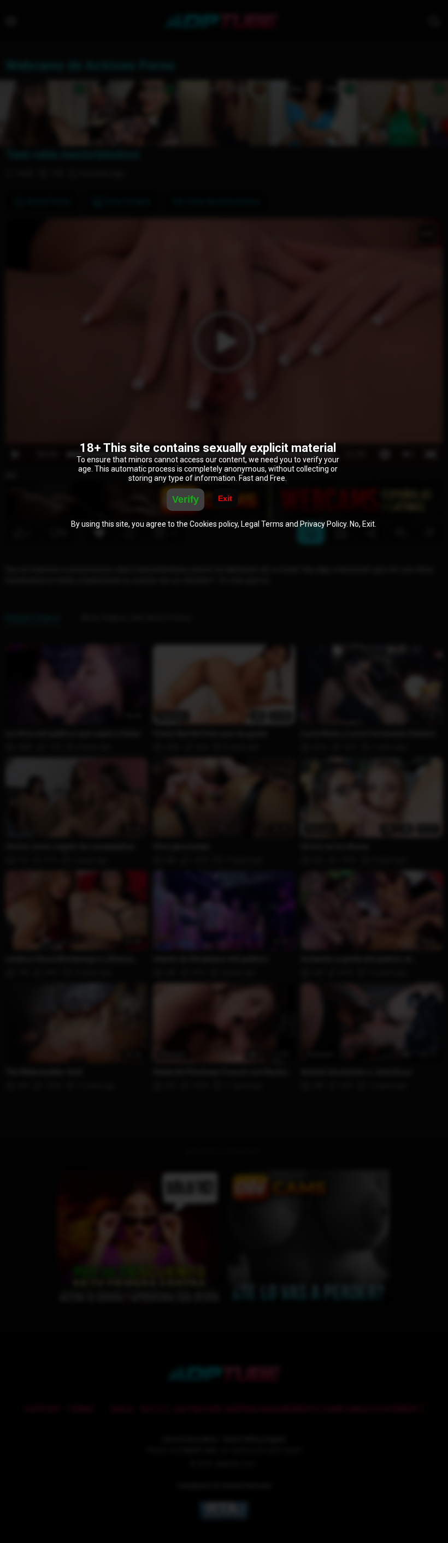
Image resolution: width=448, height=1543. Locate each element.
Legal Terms (262, 524)
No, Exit (362, 524)
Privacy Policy (323, 524)
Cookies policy (214, 524)
